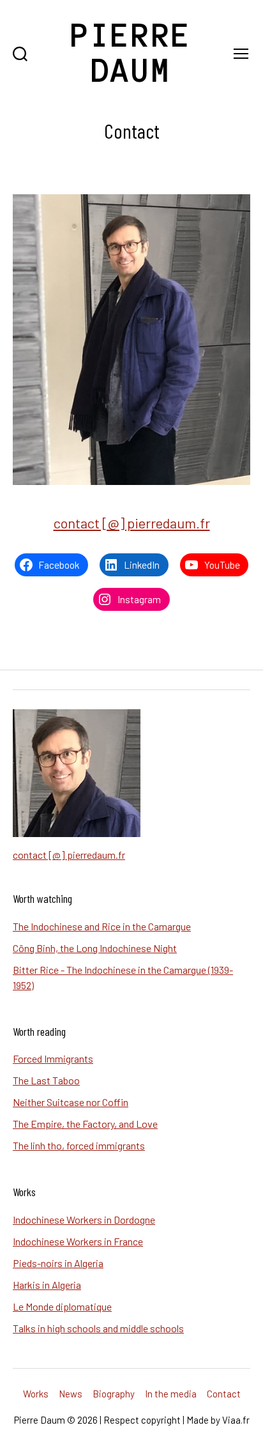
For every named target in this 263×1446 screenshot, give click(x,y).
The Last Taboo (46, 1080)
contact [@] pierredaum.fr (132, 522)
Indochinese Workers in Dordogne (84, 1219)
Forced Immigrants (53, 1058)
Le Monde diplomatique (62, 1306)
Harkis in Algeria (47, 1285)
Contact (224, 1393)
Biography (114, 1393)
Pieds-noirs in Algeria (58, 1263)
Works (36, 1393)
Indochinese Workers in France (78, 1241)
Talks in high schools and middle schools (98, 1328)
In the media (171, 1393)
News (70, 1393)
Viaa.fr (236, 1420)
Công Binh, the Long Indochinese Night (95, 948)
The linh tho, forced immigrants (79, 1145)
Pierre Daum (131, 53)
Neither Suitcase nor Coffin (70, 1102)
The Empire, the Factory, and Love (85, 1124)
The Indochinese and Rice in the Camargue (102, 926)
